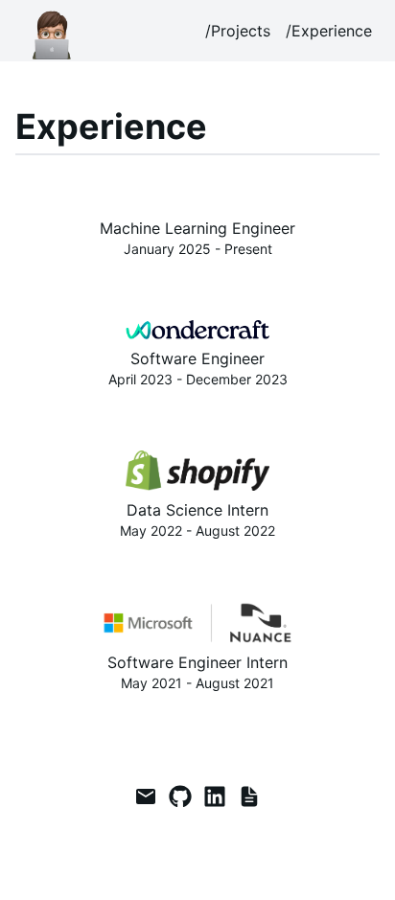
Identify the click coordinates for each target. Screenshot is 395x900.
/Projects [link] (237, 30)
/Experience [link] (329, 30)
